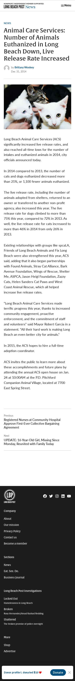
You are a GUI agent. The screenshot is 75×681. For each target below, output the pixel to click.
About (7, 518)
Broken (24, 611)
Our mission (11, 525)
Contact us (10, 537)
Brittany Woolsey (24, 67)
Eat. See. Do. (11, 571)
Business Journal (14, 577)
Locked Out (18, 601)
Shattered (23, 621)
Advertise (9, 651)
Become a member (15, 543)
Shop (7, 645)
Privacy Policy (12, 531)
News (7, 23)
